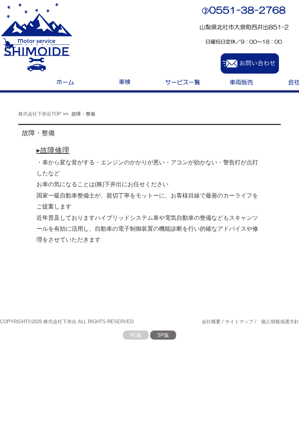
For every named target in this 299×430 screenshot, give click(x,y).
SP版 (163, 335)
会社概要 (211, 321)
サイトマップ (239, 321)
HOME (65, 81)
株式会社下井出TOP (39, 114)
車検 (124, 81)
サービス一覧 (182, 81)
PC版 (135, 335)
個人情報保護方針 (280, 321)
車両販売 (240, 81)
